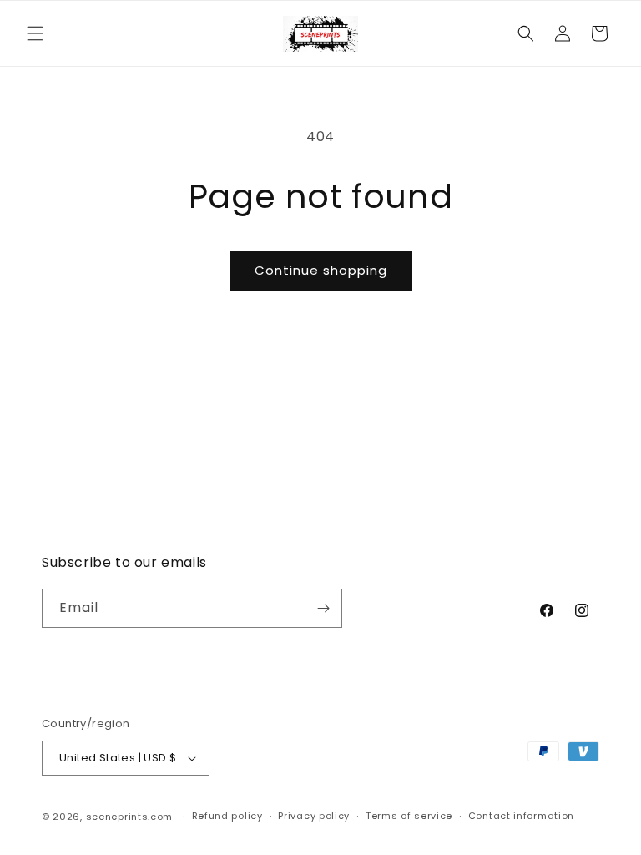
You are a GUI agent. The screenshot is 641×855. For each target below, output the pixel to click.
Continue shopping (321, 270)
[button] (35, 33)
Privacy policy (314, 815)
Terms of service (409, 815)
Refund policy (227, 815)
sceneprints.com (130, 816)
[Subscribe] (323, 608)
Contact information (521, 815)
